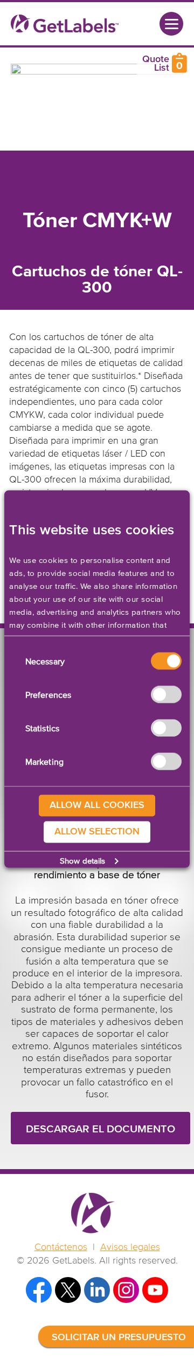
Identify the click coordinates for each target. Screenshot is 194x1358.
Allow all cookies (97, 805)
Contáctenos (60, 1247)
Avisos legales (130, 1247)
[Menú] (171, 24)
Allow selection (97, 832)
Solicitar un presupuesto (119, 1337)
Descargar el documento (100, 1129)
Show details (82, 861)
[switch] (166, 694)
